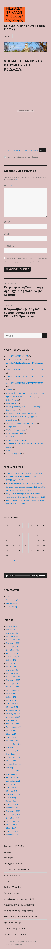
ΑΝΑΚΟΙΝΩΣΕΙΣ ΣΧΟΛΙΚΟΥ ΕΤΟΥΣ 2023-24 (25, 383)
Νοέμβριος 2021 (12, 774)
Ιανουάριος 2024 (13, 713)
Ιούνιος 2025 (11, 663)
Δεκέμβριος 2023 (13, 717)
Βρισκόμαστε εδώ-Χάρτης (16, 934)
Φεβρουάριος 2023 (13, 744)
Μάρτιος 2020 (12, 807)
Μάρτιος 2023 (12, 740)
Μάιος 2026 (11, 629)
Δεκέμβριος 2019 (13, 814)
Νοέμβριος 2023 (12, 720)
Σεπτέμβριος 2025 (13, 656)
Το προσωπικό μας (12, 875)
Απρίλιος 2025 (12, 670)
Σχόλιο (8, 185)
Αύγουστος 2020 (13, 797)
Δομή (6, 881)
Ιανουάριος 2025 (13, 680)
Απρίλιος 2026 (12, 633)
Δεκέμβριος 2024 (13, 683)
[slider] (42, 575)
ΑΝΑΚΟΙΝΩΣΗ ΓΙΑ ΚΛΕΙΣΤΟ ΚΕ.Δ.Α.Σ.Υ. (24, 473)
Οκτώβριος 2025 (13, 653)
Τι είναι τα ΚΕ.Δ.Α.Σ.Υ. (14, 846)
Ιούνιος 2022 (11, 760)
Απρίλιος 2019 (12, 831)
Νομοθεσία (10, 436)
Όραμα (7, 851)
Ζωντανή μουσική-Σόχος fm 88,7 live (21, 423)
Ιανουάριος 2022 (13, 767)
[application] (25, 575)
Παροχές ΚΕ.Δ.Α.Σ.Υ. (13, 863)
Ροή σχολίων (11, 603)
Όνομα (8, 222)
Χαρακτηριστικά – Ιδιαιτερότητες (19, 904)
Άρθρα (9, 389)
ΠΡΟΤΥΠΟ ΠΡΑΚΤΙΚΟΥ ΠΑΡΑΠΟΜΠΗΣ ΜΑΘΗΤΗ (21, 150)
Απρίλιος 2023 (12, 737)
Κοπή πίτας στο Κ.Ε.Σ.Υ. (16, 426)
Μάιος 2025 (11, 666)
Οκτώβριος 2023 (13, 723)
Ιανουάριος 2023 (13, 747)
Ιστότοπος (9, 246)
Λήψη (42, 150)
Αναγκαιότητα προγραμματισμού (20, 910)
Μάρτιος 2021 (12, 791)
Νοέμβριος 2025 (12, 649)
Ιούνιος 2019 (11, 824)
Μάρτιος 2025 (12, 673)
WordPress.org (11, 606)
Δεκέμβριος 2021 (13, 770)
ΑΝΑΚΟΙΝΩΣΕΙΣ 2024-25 (17, 356)
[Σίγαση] (37, 576)
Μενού (8, 36)
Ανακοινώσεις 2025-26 (15, 359)
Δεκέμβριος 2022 (13, 750)
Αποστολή (8, 857)
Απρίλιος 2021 (12, 787)
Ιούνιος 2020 (11, 801)
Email (7, 234)
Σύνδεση (10, 596)
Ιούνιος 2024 (11, 697)
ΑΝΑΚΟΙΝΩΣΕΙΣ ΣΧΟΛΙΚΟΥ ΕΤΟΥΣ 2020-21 (25, 363)
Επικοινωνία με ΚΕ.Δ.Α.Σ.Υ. (16, 928)
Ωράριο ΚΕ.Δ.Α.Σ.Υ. (12, 887)
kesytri (9, 157)
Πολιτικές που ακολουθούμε (17, 869)
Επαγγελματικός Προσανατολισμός (21, 413)
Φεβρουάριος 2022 (13, 764)
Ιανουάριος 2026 (13, 643)
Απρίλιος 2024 (12, 703)
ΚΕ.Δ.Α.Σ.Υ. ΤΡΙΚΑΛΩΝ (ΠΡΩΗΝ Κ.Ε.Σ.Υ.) (24, 27)
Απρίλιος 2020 (12, 804)
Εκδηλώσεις (11, 403)
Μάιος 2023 (11, 733)
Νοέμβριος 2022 (12, 754)
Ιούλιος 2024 (11, 693)
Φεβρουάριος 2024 (13, 710)
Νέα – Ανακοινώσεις (15, 433)
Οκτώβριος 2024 (13, 686)
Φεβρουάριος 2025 (13, 676)
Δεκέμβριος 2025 (13, 646)
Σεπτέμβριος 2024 (13, 690)
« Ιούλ (12, 560)
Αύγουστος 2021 (13, 781)
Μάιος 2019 (11, 828)
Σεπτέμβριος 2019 (13, 821)
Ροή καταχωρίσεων (14, 599)
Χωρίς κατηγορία (13, 453)
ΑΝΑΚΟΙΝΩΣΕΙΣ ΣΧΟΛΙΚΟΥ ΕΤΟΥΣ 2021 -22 (26, 369)
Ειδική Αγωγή (12, 399)
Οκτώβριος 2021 (13, 777)
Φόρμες (35, 157)
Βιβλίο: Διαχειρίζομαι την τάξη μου (20, 916)
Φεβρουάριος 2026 (13, 639)
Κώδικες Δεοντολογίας (16, 430)
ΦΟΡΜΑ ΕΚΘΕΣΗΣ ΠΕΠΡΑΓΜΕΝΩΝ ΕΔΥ (24, 483)
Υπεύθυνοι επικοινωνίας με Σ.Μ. (19, 899)
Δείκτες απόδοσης (12, 893)
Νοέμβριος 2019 (12, 817)
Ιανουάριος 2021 (13, 794)
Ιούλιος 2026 (11, 626)
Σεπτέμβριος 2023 (13, 727)
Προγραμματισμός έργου (16, 440)
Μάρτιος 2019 (12, 834)
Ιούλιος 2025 (11, 660)
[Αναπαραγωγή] (7, 576)
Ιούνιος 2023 (11, 730)
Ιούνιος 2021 (11, 784)
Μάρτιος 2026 (12, 636)
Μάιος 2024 (11, 700)
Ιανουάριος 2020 (13, 811)
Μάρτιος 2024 (12, 707)
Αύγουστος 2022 (13, 757)
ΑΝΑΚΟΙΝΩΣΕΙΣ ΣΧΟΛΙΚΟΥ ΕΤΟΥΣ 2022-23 (25, 376)
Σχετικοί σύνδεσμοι (13, 922)
